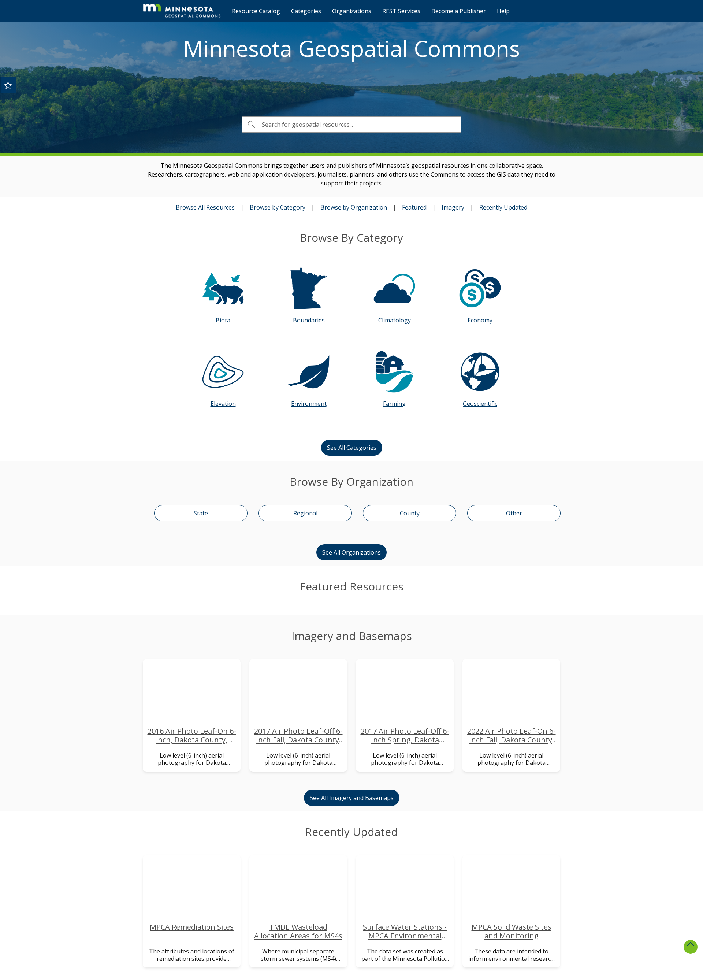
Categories (306, 11)
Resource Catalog (256, 11)
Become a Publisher (458, 11)
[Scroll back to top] (691, 947)
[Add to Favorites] (8, 85)
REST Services (401, 11)
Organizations (351, 11)
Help (503, 11)
